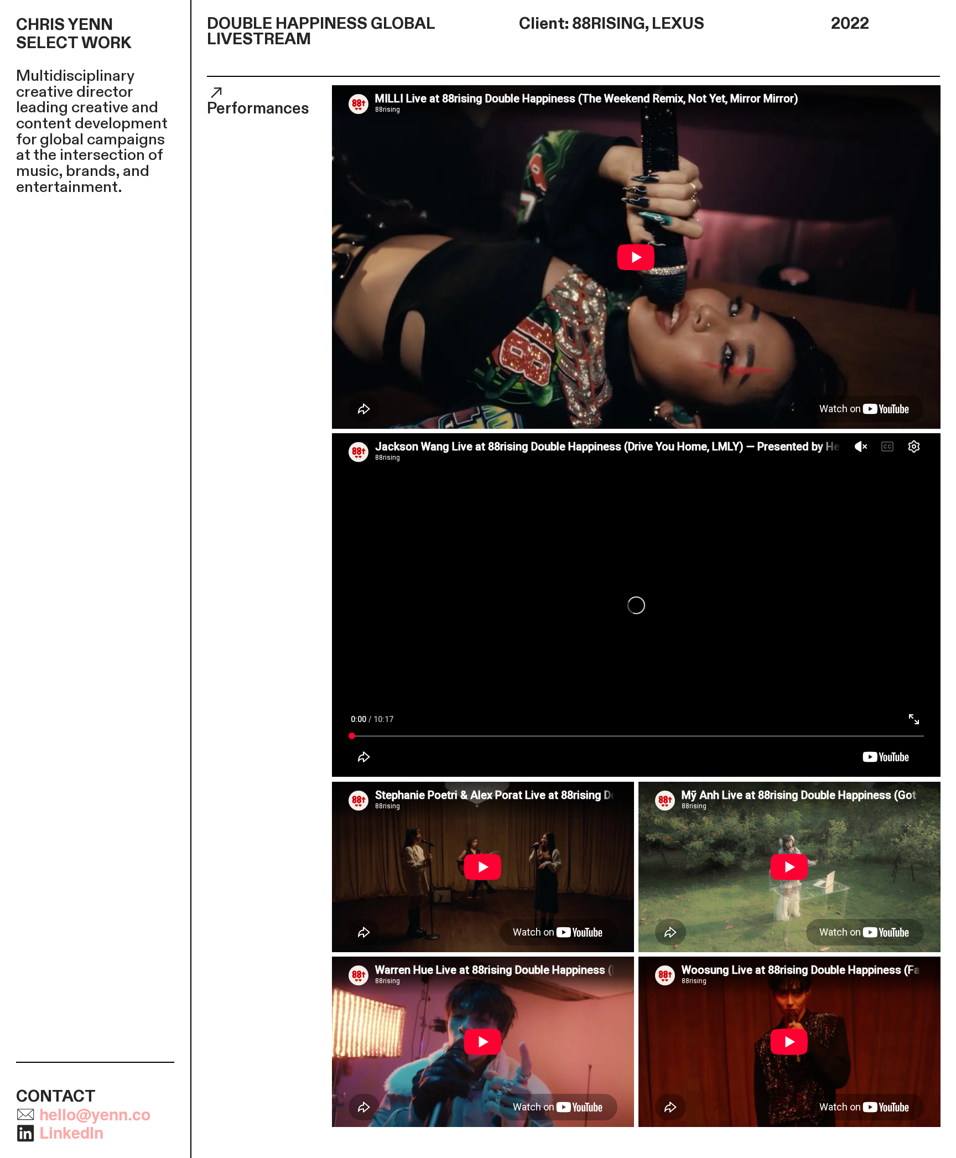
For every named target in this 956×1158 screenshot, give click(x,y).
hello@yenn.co (94, 1114)
